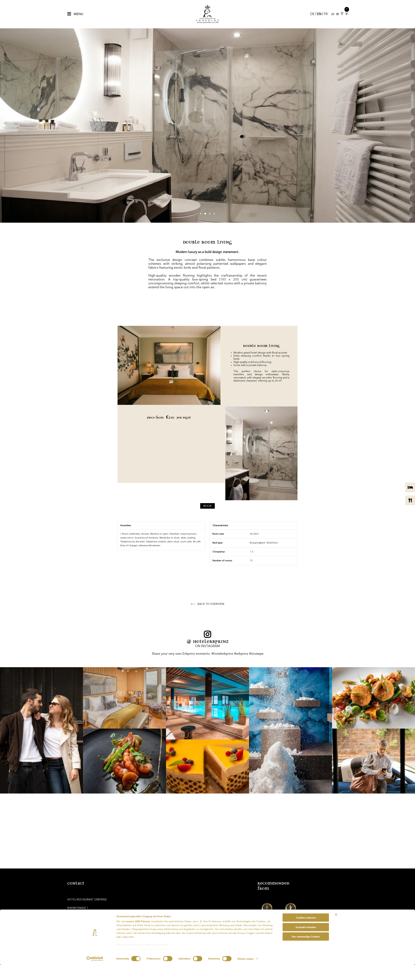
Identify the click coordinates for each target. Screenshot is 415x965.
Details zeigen (245, 958)
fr (326, 14)
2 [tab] (205, 214)
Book (207, 506)
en (319, 14)
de (312, 14)
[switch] (167, 958)
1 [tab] (201, 214)
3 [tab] (210, 214)
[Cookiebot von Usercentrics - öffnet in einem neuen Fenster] (95, 958)
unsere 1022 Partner (138, 921)
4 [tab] (214, 214)
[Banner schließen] (336, 915)
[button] (346, 13)
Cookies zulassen (306, 917)
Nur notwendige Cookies (306, 936)
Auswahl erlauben (306, 927)
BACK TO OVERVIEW (210, 604)
